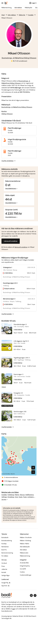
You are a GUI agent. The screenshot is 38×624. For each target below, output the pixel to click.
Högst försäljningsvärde (17, 139)
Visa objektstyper (10, 188)
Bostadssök (4, 537)
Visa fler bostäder (6, 314)
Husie (20, 497)
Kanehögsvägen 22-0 (10, 283)
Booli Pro (4, 550)
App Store (4, 586)
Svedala (30, 15)
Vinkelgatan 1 (7, 267)
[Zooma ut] (33, 472)
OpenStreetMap (6, 473)
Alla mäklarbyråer (25, 547)
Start (3, 15)
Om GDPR (23, 569)
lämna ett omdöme (21, 247)
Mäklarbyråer (28, 7)
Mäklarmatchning (6, 7)
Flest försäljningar (14, 128)
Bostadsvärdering (6, 540)
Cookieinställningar (25, 575)
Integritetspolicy (25, 566)
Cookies (22, 572)
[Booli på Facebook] (35, 595)
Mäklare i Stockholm (26, 537)
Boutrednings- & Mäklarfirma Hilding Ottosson (19, 58)
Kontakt (3, 572)
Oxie (16, 497)
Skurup (22, 495)
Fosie (25, 497)
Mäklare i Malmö (24, 543)
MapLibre (13, 473)
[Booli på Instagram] (31, 595)
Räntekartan (5, 547)
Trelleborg (10, 495)
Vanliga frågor (5, 575)
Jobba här (4, 569)
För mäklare (4, 556)
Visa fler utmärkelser (7, 161)
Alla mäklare (23, 550)
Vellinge (4, 497)
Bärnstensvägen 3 (9, 299)
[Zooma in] (33, 468)
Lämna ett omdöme (10, 241)
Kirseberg (11, 497)
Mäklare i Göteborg (25, 540)
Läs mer (3, 499)
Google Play (4, 583)
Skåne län (22, 15)
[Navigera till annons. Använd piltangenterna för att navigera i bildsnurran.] (6, 328)
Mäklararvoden (24, 553)
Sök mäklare (18, 7)
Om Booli (4, 563)
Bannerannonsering (7, 553)
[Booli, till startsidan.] (6, 3)
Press (3, 566)
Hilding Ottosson (7, 114)
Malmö (17, 495)
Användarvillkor (24, 563)
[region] (19, 455)
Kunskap (3, 543)
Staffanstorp (29, 495)
